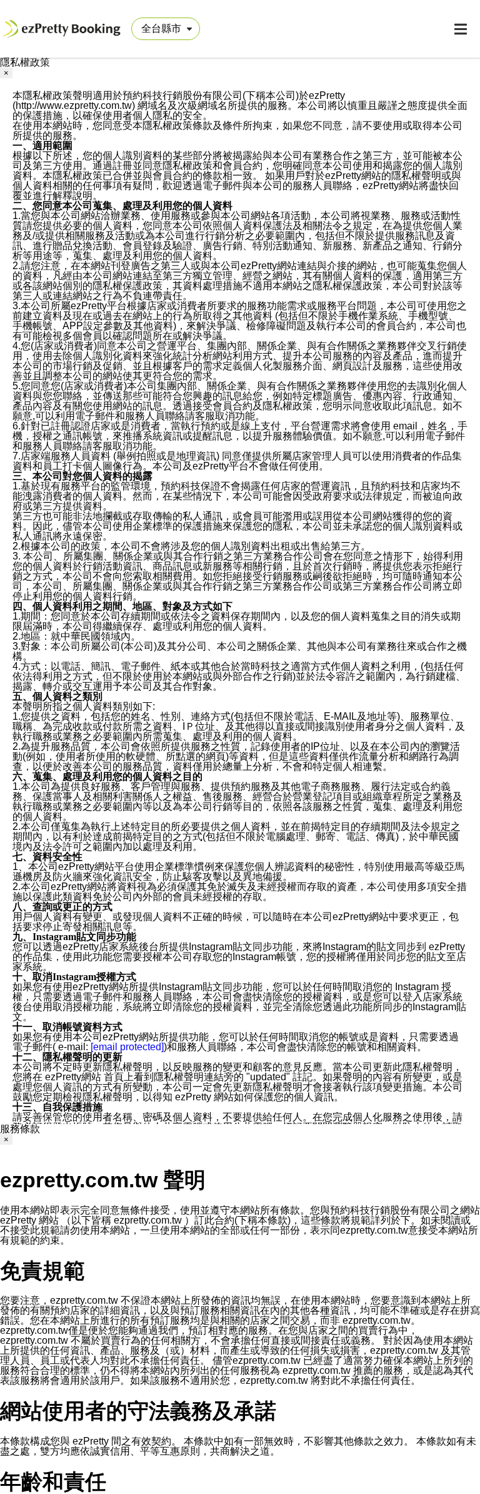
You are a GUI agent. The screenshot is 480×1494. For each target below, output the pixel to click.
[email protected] (127, 1046)
